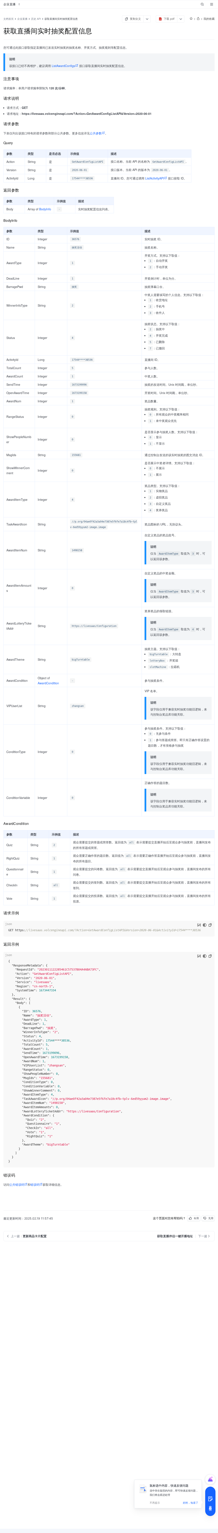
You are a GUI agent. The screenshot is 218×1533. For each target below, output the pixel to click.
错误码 (34, 1184)
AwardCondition (48, 683)
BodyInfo (45, 209)
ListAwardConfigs (63, 66)
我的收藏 (209, 18)
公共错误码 (16, 1184)
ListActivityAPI (154, 178)
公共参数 (96, 133)
